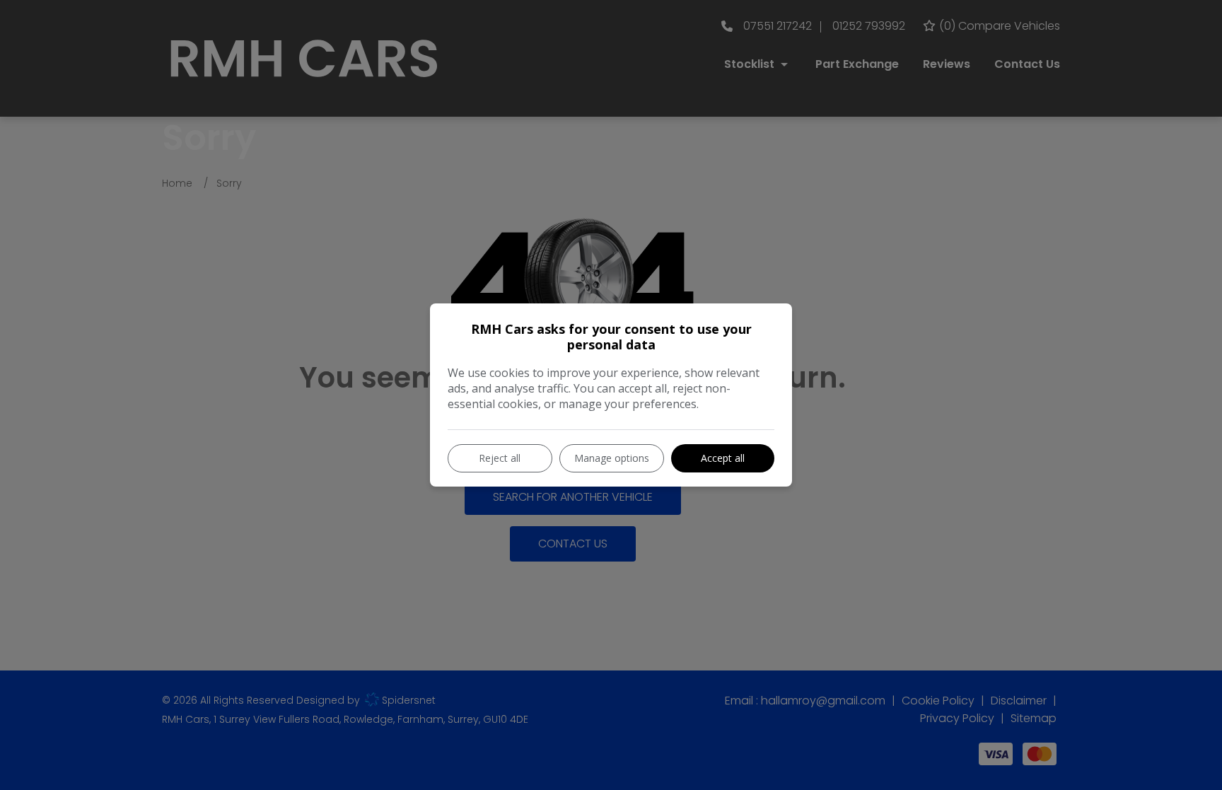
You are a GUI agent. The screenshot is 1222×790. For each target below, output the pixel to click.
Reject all (499, 458)
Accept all (723, 458)
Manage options (611, 458)
